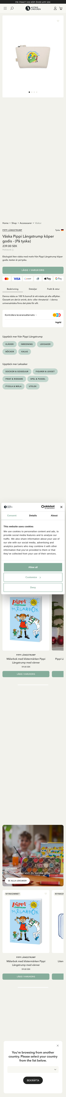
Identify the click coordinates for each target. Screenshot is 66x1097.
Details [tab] (33, 515)
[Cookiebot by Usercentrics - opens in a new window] (41, 507)
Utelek (33, 386)
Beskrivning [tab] (12, 289)
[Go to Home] (33, 8)
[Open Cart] (59, 8)
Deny (33, 587)
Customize (31, 577)
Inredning (27, 344)
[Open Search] (13, 8)
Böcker (10, 351)
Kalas (24, 351)
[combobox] (33, 1069)
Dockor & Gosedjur (17, 371)
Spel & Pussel (37, 379)
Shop (14, 223)
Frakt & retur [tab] (53, 289)
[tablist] (33, 289)
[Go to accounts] (54, 8)
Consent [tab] (12, 515)
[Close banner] (61, 507)
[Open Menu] (5, 8)
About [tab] (54, 515)
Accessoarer (26, 223)
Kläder (10, 344)
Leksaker (45, 344)
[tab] (29, 92)
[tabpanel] (33, 298)
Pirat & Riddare (14, 379)
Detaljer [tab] (33, 289)
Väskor (38, 223)
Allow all (33, 567)
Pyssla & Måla (13, 386)
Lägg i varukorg (33, 270)
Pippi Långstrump (12, 230)
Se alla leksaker (17, 881)
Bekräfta (33, 1080)
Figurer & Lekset (45, 371)
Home (5, 223)
